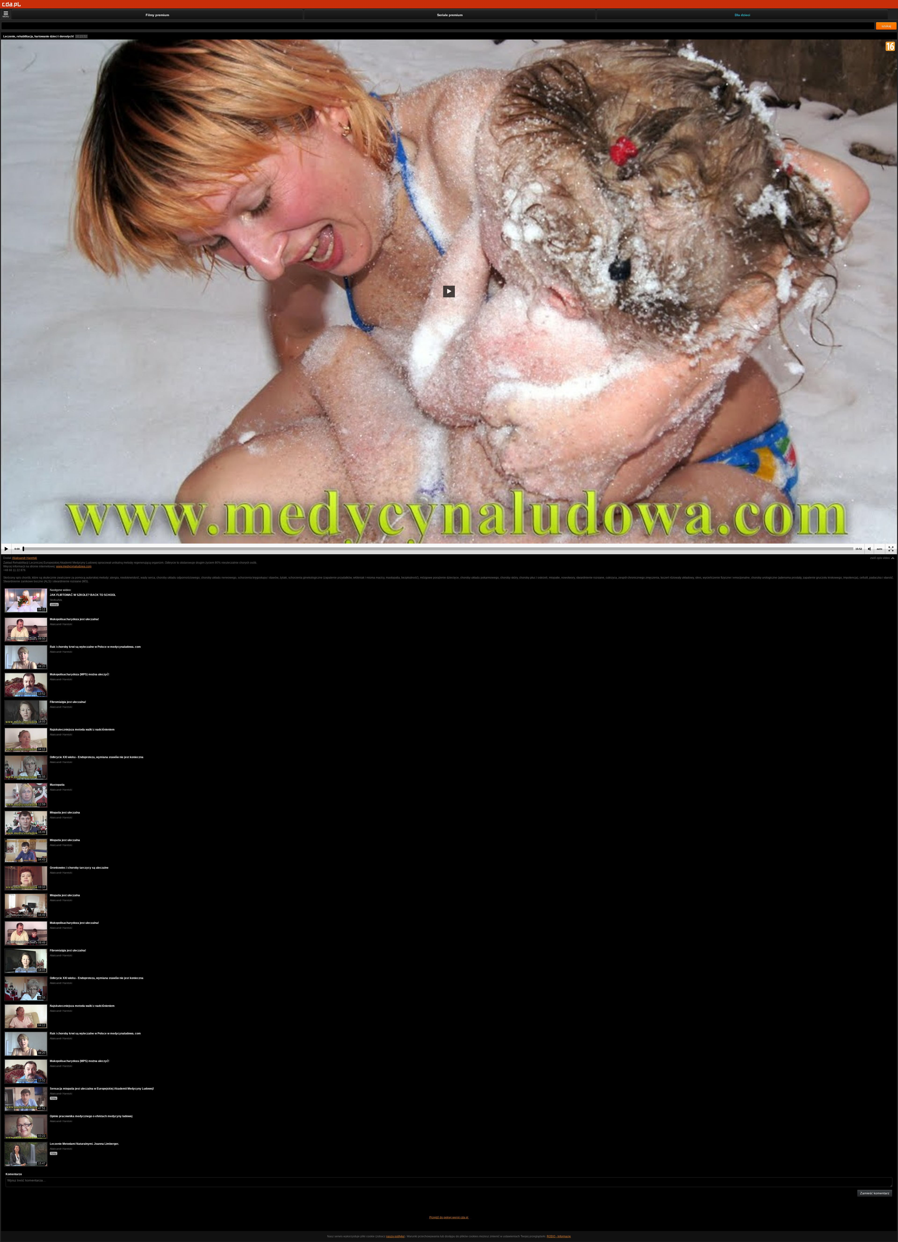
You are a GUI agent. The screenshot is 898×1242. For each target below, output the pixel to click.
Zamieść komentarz (874, 1193)
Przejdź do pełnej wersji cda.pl (449, 1217)
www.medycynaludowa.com (73, 566)
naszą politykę (395, 1236)
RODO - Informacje (559, 1236)
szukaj (886, 26)
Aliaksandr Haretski (24, 558)
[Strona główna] (11, 4)
